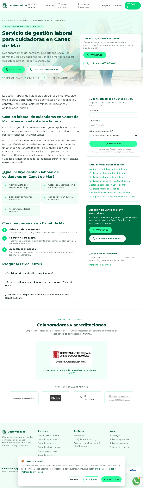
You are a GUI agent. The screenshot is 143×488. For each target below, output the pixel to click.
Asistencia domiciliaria (48, 435)
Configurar (91, 479)
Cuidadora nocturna (47, 443)
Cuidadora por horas (47, 439)
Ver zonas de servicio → (101, 265)
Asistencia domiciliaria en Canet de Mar (108, 169)
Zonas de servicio (63, 5)
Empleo (106, 5)
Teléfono (94, 120)
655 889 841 (131, 5)
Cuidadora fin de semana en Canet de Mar (109, 181)
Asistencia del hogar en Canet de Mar (107, 185)
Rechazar (74, 479)
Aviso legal (114, 435)
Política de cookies (118, 443)
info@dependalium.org (85, 439)
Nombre (94, 110)
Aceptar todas (111, 479)
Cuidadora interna (46, 455)
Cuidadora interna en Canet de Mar (106, 189)
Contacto (117, 5)
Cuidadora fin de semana (50, 447)
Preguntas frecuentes (83, 5)
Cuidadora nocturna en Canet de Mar (107, 177)
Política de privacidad (119, 439)
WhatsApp (15, 69)
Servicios (50, 5)
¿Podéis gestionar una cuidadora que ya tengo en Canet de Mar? (39, 284)
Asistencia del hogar (48, 451)
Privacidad (115, 152)
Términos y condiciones (120, 447)
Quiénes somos (32, 5)
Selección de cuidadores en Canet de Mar (109, 192)
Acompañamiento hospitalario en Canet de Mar (112, 196)
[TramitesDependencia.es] (24, 398)
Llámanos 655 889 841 (47, 69)
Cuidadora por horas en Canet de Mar (107, 173)
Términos (123, 152)
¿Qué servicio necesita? (101, 131)
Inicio (4, 20)
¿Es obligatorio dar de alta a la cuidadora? (29, 273)
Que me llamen (113, 143)
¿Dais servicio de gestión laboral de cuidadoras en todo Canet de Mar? (37, 296)
